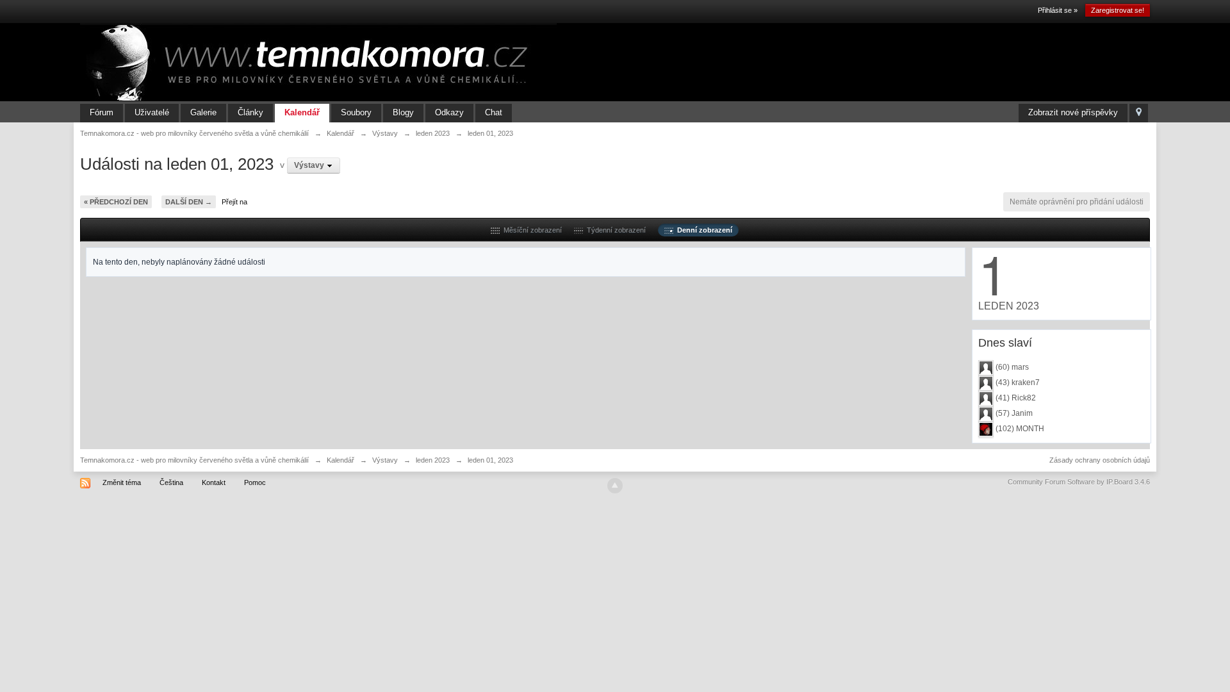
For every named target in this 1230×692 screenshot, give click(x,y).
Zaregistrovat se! (1117, 10)
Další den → (188, 202)
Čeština (171, 482)
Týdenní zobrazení (614, 230)
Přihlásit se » (1058, 10)
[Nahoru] (615, 485)
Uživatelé (152, 112)
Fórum (101, 112)
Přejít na (234, 202)
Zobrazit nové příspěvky (1073, 112)
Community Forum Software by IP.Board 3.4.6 (1079, 482)
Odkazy (449, 112)
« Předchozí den (116, 202)
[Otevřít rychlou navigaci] (1138, 113)
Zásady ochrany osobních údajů (1099, 460)
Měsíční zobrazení (531, 230)
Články (250, 112)
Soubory (356, 112)
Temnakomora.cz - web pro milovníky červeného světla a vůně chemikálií (194, 460)
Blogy (403, 112)
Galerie (203, 112)
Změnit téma (121, 482)
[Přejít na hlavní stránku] (318, 61)
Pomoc (255, 482)
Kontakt (214, 482)
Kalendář (302, 112)
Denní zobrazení (702, 230)
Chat (493, 112)
